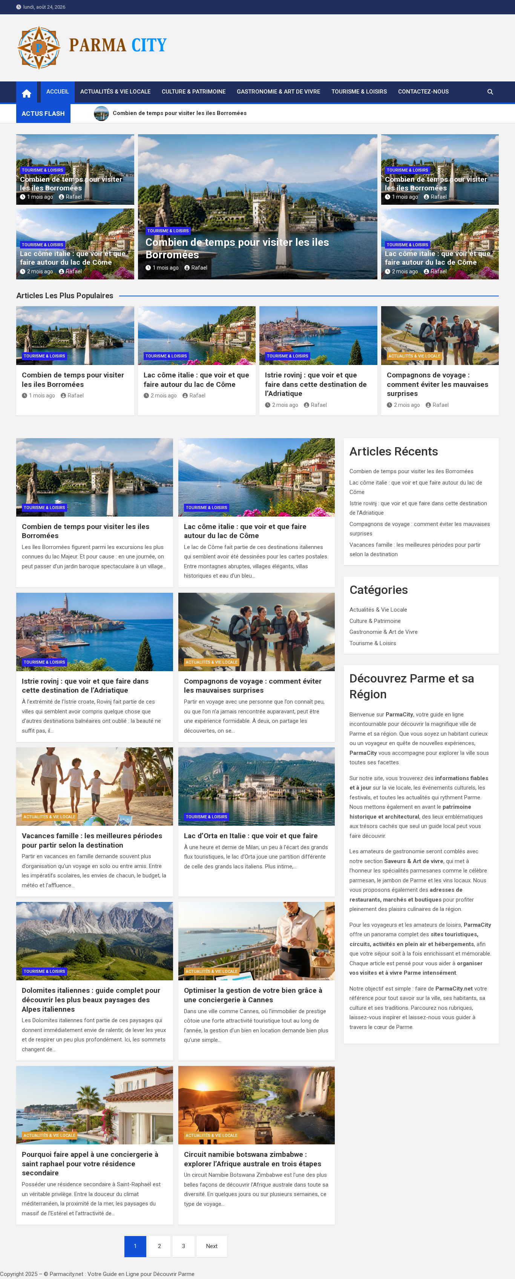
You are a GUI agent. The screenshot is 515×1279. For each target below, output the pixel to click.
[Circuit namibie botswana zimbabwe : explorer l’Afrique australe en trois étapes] (256, 1105)
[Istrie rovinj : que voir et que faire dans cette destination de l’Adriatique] (94, 632)
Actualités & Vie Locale (115, 91)
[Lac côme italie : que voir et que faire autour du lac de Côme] (256, 477)
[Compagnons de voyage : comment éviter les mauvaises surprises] (256, 632)
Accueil (57, 91)
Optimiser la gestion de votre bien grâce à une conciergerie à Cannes (253, 995)
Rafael (74, 197)
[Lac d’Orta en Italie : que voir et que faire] (256, 786)
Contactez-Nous (423, 91)
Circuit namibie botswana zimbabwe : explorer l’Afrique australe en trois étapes (252, 1159)
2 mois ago (40, 271)
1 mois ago (40, 197)
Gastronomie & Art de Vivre (278, 91)
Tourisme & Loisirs (359, 91)
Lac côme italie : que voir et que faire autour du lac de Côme (73, 258)
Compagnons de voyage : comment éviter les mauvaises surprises (437, 384)
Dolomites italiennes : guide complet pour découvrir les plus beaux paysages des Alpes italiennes (91, 999)
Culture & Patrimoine (193, 91)
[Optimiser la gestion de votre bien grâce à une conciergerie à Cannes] (256, 941)
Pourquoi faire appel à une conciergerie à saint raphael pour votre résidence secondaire (90, 1163)
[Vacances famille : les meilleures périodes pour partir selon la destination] (94, 786)
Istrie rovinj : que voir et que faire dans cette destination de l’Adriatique (316, 384)
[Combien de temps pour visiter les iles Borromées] (94, 477)
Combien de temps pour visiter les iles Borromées (71, 183)
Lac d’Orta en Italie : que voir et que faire (251, 835)
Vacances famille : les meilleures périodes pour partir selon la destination (92, 840)
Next (212, 1246)
